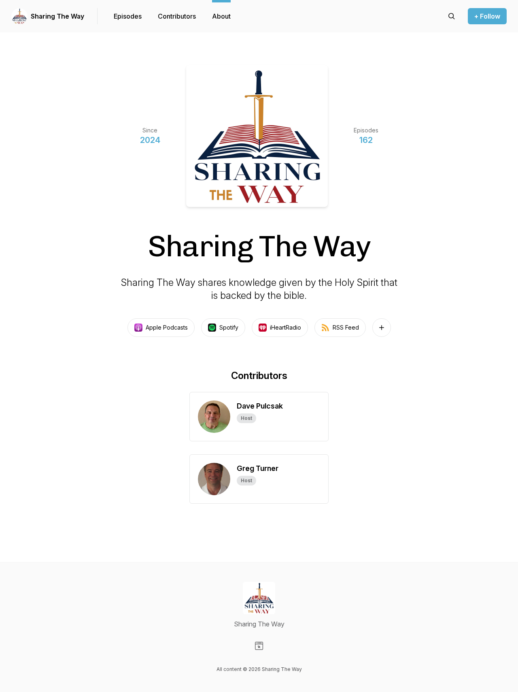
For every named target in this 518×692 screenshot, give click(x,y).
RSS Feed (346, 327)
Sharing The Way (57, 16)
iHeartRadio (285, 327)
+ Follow (487, 16)
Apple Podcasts (167, 327)
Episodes (128, 16)
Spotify (228, 327)
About (221, 16)
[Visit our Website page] (259, 646)
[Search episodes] (451, 16)
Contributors (177, 16)
